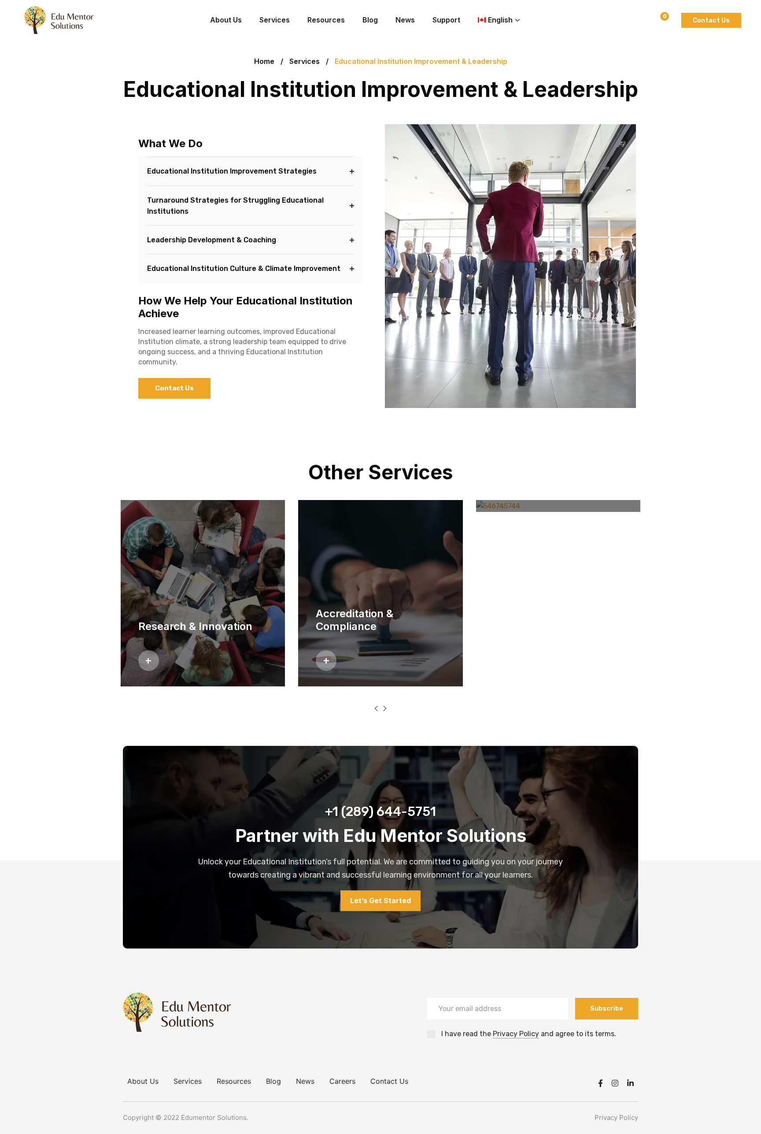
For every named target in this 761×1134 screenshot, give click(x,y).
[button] (376, 708)
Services (304, 61)
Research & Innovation (195, 626)
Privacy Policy (516, 1034)
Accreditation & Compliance (354, 620)
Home (264, 61)
